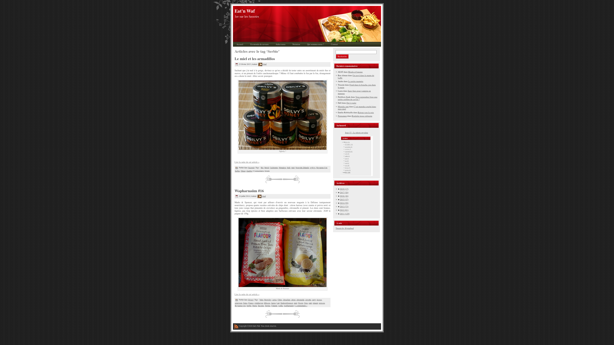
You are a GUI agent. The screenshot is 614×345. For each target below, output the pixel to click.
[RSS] (236, 327)
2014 (344, 203)
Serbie (237, 171)
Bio (262, 167)
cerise (274, 299)
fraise (245, 303)
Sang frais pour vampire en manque (354, 92)
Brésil (266, 167)
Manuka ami (343, 106)
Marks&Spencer (286, 303)
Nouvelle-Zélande (302, 167)
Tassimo (261, 305)
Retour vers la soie (366, 112)
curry (314, 299)
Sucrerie (251, 167)
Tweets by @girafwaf (345, 228)
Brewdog (267, 299)
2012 (344, 210)
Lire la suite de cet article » (247, 162)
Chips (280, 299)
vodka (280, 305)
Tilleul (243, 171)
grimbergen (258, 303)
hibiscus (267, 303)
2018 (344, 189)
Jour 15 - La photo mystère (356, 132)
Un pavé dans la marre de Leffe (356, 76)
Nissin (300, 303)
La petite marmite (355, 81)
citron (293, 299)
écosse (319, 299)
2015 (344, 199)
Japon (273, 303)
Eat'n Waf (245, 11)
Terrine (267, 305)
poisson (322, 303)
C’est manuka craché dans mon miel (357, 108)
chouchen (286, 299)
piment (315, 303)
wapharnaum (289, 305)
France (250, 303)
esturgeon (238, 303)
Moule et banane (355, 71)
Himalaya (282, 167)
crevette (308, 299)
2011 (345, 213)
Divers (250, 299)
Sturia (254, 305)
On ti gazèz (351, 102)
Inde (288, 167)
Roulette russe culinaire (362, 116)
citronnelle (300, 299)
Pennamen (342, 116)
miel (293, 167)
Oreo (306, 303)
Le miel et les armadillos (255, 58)
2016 (344, 196)
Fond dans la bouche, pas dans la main (357, 86)
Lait (278, 303)
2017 (344, 192)
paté (310, 303)
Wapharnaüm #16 (249, 190)
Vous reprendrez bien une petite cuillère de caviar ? (357, 98)
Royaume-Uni (321, 167)
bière (261, 299)
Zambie (249, 171)
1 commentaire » (301, 305)
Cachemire (274, 167)
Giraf (265, 64)
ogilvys (312, 167)
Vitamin (274, 305)
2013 (344, 206)
